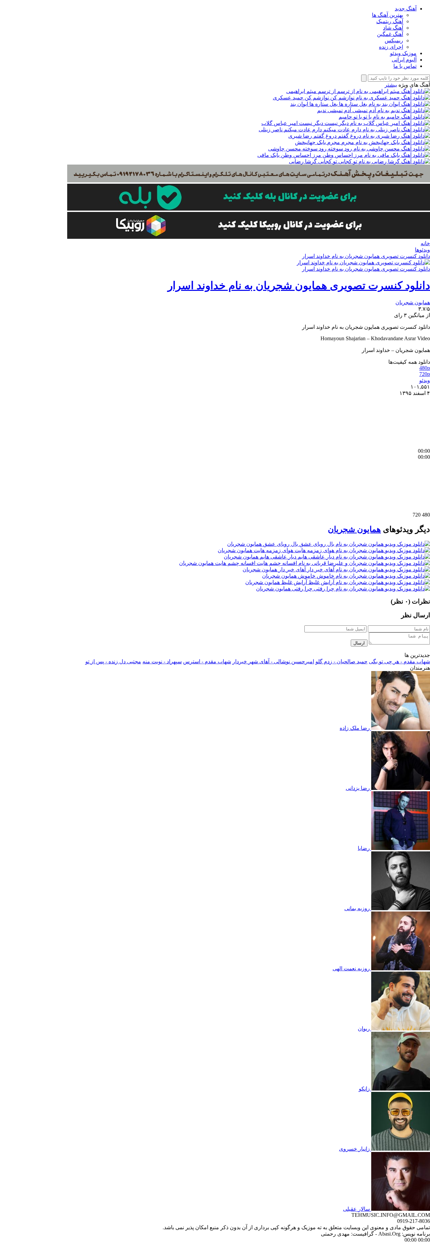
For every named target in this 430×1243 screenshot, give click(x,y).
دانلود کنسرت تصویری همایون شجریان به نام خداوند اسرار (366, 256)
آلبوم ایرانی (404, 59)
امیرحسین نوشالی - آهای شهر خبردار (273, 661)
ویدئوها (422, 250)
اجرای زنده (391, 47)
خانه (425, 243)
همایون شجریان (412, 302)
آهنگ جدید (406, 8)
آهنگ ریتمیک (389, 21)
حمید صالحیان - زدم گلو (341, 661)
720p (424, 374)
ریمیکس (394, 40)
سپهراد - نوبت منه (162, 661)
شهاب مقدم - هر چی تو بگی (399, 661)
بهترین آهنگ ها (387, 15)
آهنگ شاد (393, 28)
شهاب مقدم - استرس (207, 661)
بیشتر (391, 85)
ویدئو (424, 380)
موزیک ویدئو (403, 53)
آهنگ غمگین (390, 34)
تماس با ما (405, 66)
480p (424, 368)
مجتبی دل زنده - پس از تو (113, 661)
